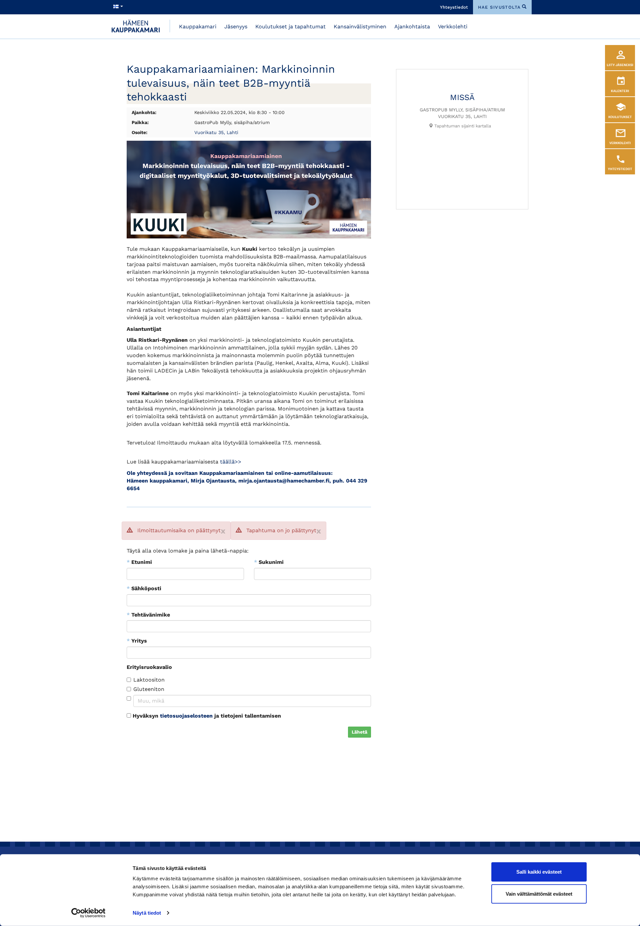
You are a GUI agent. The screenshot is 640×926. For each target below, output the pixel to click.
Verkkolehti (452, 26)
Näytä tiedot (147, 913)
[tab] (459, 126)
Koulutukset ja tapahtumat (290, 26)
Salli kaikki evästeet (539, 872)
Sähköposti (144, 588)
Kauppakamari (197, 26)
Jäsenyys (235, 26)
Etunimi (139, 562)
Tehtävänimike (148, 615)
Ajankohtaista (412, 26)
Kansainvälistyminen (360, 26)
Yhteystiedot (454, 7)
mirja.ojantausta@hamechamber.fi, (284, 481)
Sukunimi (269, 562)
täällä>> (230, 461)
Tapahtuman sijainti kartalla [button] (462, 125)
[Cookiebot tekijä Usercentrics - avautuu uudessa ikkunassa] (88, 913)
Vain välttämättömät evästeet (539, 893)
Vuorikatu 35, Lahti (216, 132)
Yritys (137, 641)
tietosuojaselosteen (186, 716)
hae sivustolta (499, 7)
